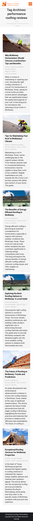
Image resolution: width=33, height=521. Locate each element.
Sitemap (16, 519)
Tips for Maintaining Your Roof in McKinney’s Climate (16, 138)
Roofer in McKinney (11, 67)
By (10, 69)
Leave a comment (10, 74)
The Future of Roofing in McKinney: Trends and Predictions (16, 374)
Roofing (20, 67)
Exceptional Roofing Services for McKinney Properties (15, 452)
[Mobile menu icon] (30, 4)
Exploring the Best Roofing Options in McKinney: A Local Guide (16, 296)
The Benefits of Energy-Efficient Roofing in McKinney (16, 212)
